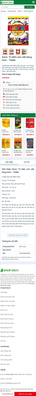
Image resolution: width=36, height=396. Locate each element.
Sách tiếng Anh (5, 355)
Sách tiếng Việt (12, 11)
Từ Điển (20, 11)
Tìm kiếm (29, 7)
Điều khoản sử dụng (7, 301)
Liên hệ (2, 341)
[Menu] (33, 2)
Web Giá (2, 391)
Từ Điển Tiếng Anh (28, 11)
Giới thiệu (9, 162)
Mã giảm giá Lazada (7, 332)
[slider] (5, 52)
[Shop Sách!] (9, 270)
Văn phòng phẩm (6, 360)
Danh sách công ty (7, 319)
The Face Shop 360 (21, 389)
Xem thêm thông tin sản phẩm (18, 235)
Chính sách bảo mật (7, 297)
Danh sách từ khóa (7, 323)
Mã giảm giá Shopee (7, 336)
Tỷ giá (12, 389)
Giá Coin (8, 391)
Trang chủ (3, 11)
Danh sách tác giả (6, 314)
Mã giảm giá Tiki (6, 328)
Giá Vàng (30, 389)
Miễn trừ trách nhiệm (7, 306)
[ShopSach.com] (9, 2)
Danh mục (3, 310)
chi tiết (27, 162)
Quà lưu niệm (5, 364)
